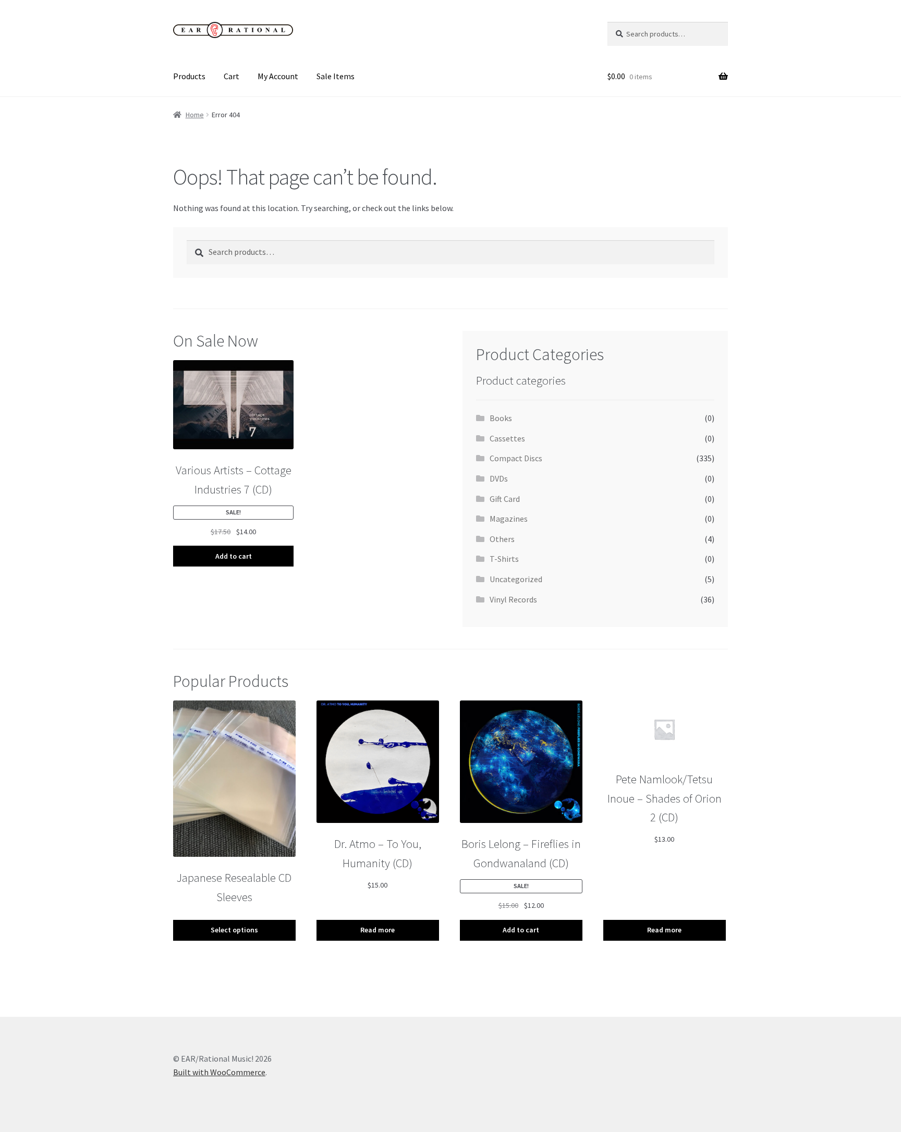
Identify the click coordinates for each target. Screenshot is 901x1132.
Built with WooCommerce (219, 1072)
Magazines (509, 518)
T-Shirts (504, 558)
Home (195, 114)
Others (502, 539)
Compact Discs (516, 458)
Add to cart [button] (233, 556)
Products (189, 76)
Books (501, 418)
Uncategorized (516, 579)
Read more (377, 929)
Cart (231, 76)
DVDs (499, 478)
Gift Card (505, 499)
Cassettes (507, 438)
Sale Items (335, 76)
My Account (278, 76)
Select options (234, 929)
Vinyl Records (513, 599)
